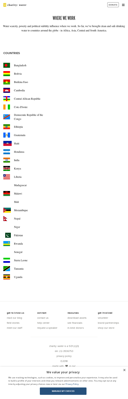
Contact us (42, 318)
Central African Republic (27, 98)
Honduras (19, 151)
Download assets (77, 318)
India (16, 160)
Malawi (18, 193)
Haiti (16, 143)
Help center (43, 323)
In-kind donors (76, 328)
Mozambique (21, 210)
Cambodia (19, 90)
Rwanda (18, 243)
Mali (16, 202)
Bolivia (18, 73)
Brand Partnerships (108, 323)
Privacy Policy (72, 384)
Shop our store (106, 328)
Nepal (17, 218)
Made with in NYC (64, 366)
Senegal (18, 252)
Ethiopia (18, 126)
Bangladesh (20, 65)
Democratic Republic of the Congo (28, 117)
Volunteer (103, 318)
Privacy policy (64, 356)
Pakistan (18, 235)
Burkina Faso (21, 82)
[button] (63, 391)
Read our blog (14, 318)
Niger (17, 227)
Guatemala (19, 135)
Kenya (17, 168)
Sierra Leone (21, 260)
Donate (113, 4)
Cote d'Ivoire (21, 107)
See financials (75, 323)
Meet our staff (14, 328)
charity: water (14, 5)
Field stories (13, 323)
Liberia (18, 176)
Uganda (18, 277)
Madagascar (20, 185)
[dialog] (64, 383)
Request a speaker (47, 328)
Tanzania (19, 268)
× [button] (124, 370)
